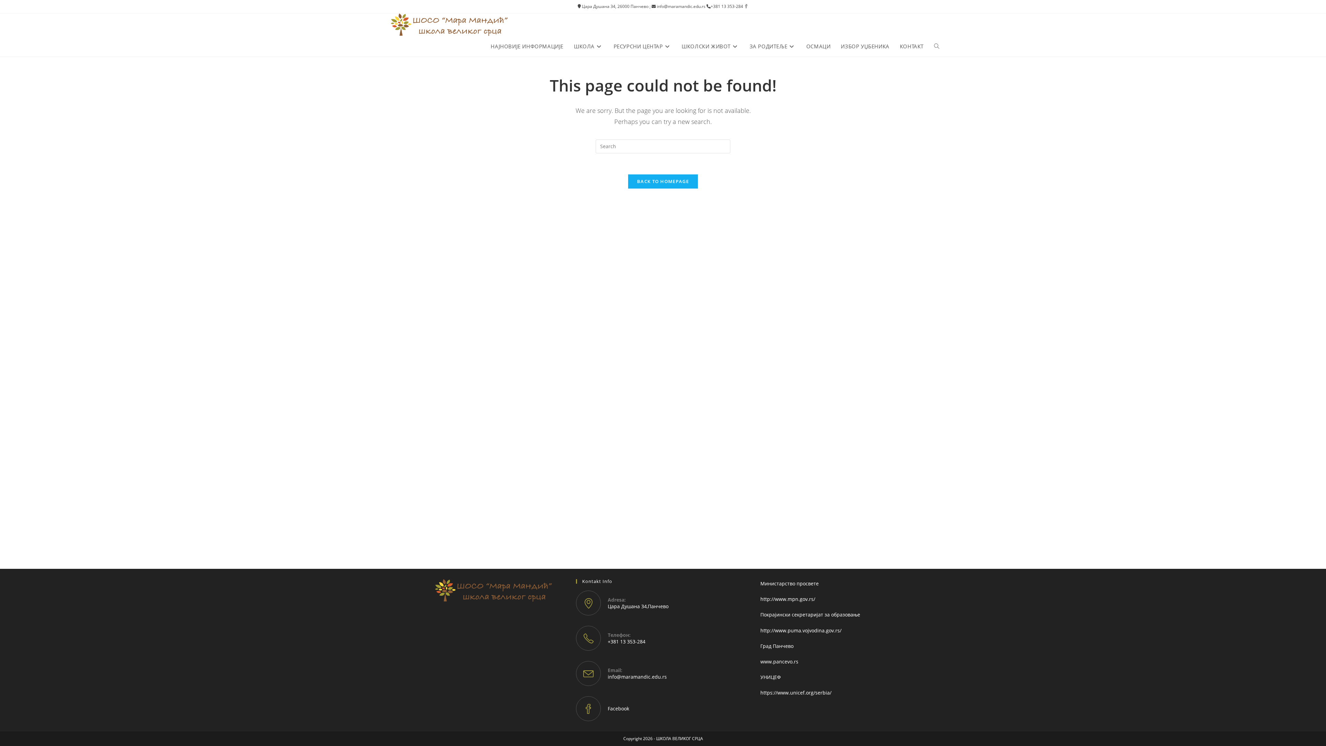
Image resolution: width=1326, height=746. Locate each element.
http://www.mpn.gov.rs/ (787, 599)
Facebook (618, 708)
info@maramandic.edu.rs (637, 676)
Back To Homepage (663, 181)
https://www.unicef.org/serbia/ (796, 692)
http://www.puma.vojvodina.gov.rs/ (801, 630)
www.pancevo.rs (779, 661)
